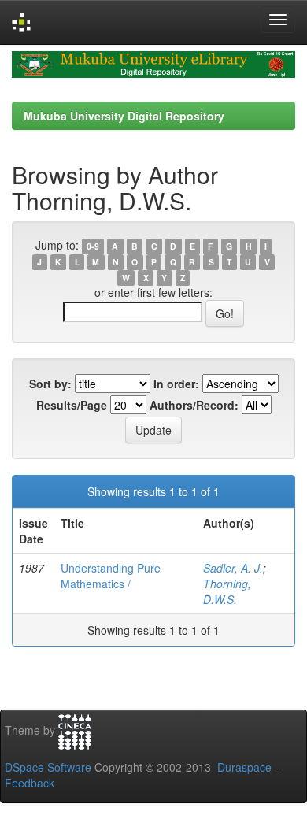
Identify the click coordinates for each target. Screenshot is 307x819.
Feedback (29, 783)
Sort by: (50, 383)
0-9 (93, 246)
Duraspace (244, 767)
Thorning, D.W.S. (227, 591)
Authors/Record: (194, 405)
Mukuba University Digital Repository (124, 116)
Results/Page (71, 405)
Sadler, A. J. (233, 568)
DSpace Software (48, 767)
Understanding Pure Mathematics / (111, 575)
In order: (176, 383)
